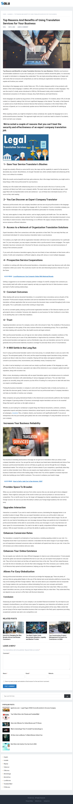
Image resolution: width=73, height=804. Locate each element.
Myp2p (6, 764)
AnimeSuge (7, 774)
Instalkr (6, 760)
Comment (6, 653)
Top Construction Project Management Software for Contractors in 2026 (58, 637)
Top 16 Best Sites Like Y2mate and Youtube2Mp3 (25, 714)
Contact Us (46, 801)
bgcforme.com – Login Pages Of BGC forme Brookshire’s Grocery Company (33, 708)
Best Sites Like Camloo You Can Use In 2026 (23, 744)
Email (28, 673)
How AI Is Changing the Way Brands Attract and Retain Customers (12, 637)
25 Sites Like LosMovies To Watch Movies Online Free (26, 735)
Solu (33, 798)
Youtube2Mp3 (8, 784)
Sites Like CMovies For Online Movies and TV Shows (26, 723)
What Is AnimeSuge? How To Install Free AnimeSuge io (27, 729)
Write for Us (38, 801)
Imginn (6, 757)
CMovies (6, 770)
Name (5, 673)
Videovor (6, 767)
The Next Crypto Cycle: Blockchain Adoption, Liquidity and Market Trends (36, 637)
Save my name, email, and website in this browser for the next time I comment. (27, 681)
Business (10, 14)
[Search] (67, 696)
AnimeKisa (7, 777)
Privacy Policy (29, 801)
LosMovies (7, 780)
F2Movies (7, 787)
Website (51, 673)
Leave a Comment (23, 27)
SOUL (4, 27)
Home (4, 14)
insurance (15, 413)
